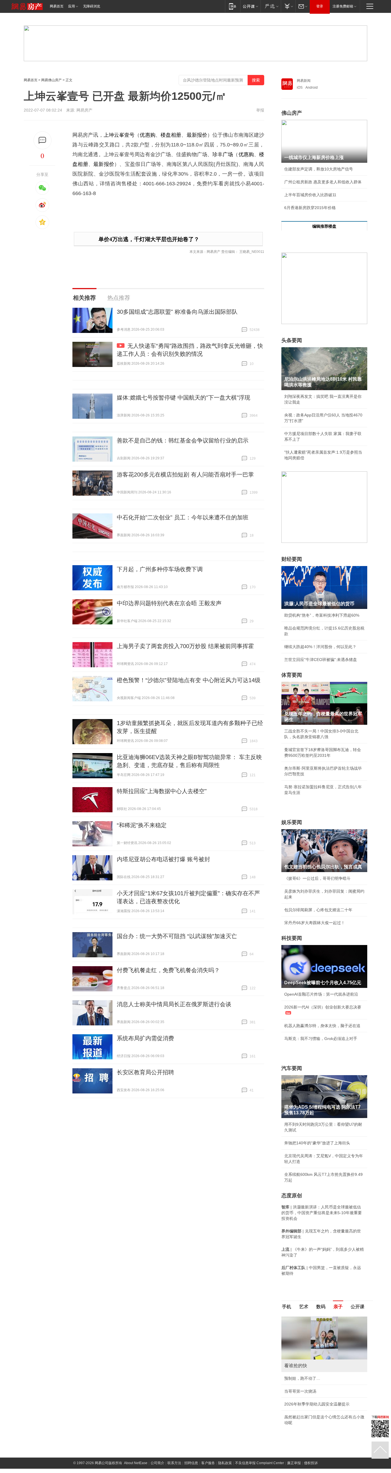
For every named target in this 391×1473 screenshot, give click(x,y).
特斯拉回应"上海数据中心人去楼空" (162, 791)
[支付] (288, 6)
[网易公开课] (250, 6)
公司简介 (157, 1463)
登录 (319, 6)
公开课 (357, 1306)
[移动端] (232, 6)
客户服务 (208, 1463)
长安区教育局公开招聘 (145, 1072)
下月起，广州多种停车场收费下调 (160, 569)
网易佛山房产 (51, 80)
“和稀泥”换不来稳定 (142, 825)
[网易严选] (270, 6)
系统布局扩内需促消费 (145, 1038)
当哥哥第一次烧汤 (300, 1391)
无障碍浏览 (91, 6)
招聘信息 (191, 1463)
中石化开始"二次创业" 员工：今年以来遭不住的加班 (182, 517)
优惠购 (147, 135)
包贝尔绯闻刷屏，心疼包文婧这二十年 (318, 910)
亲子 (338, 1306)
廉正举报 (294, 1463)
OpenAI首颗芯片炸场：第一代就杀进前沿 (321, 994)
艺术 (303, 1306)
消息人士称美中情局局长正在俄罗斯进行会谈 (174, 1004)
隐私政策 (225, 1463)
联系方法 (174, 1463)
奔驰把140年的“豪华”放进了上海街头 (317, 1143)
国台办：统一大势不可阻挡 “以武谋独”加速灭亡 (177, 936)
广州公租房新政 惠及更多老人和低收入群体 (323, 182)
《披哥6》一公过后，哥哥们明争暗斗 (317, 878)
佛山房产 (291, 113)
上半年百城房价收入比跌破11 (310, 194)
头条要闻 (291, 340)
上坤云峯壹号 (119, 135)
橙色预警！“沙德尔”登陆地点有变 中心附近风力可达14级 (188, 680)
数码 (320, 1306)
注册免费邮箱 (343, 6)
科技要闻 (291, 938)
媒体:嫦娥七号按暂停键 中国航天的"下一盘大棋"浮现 (183, 397)
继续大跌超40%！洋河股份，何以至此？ (320, 646)
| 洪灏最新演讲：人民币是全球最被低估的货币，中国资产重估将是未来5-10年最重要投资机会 (321, 1213)
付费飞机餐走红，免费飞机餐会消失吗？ (168, 970)
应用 (71, 6)
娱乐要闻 (291, 822)
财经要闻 (291, 559)
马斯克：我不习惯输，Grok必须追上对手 (320, 1038)
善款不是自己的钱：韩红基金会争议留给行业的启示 (182, 440)
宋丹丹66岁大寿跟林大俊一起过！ (314, 922)
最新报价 (197, 135)
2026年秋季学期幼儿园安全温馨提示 (316, 1404)
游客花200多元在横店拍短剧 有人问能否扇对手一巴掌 (185, 474)
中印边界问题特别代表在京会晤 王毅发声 (169, 603)
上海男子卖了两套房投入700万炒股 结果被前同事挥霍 (185, 646)
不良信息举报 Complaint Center (259, 1463)
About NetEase (135, 1463)
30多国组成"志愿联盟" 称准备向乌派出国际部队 (177, 312)
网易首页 (57, 6)
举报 (260, 110)
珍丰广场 (222, 154)
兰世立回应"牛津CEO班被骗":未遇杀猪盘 (320, 659)
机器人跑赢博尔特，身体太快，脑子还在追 (322, 1025)
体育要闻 (291, 675)
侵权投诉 (311, 1463)
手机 (286, 1306)
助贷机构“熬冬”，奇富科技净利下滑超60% (321, 615)
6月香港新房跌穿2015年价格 (310, 207)
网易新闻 (304, 81)
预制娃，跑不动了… (302, 1378)
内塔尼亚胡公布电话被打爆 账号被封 (163, 859)
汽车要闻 (291, 1068)
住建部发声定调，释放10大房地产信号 (318, 169)
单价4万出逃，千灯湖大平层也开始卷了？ (148, 239)
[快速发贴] (42, 140)
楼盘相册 (171, 135)
